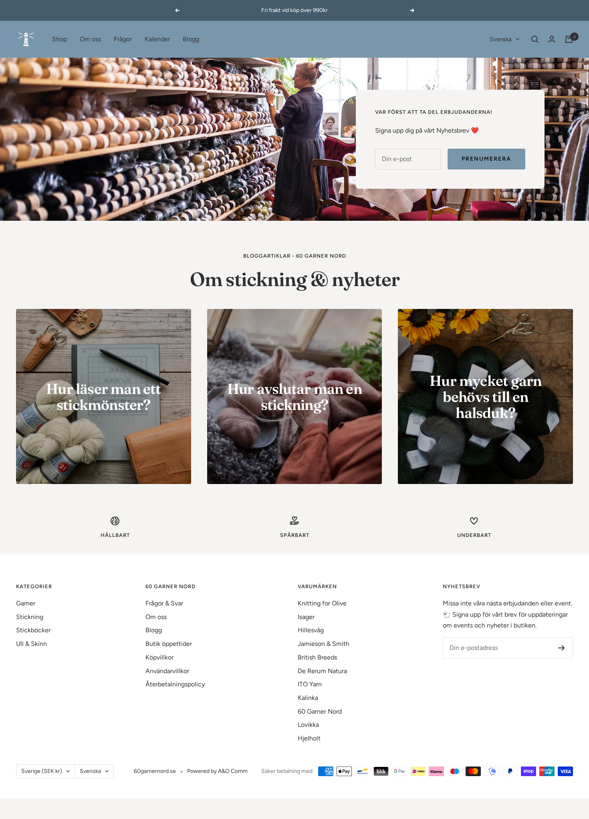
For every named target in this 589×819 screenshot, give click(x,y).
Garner (25, 603)
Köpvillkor (159, 657)
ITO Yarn (310, 684)
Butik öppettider (168, 644)
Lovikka (308, 724)
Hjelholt (309, 738)
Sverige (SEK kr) (41, 771)
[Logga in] (551, 39)
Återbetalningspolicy (175, 684)
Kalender (157, 39)
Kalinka (308, 698)
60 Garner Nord (320, 711)
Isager (306, 617)
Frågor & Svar (164, 603)
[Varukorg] (569, 39)
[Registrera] (561, 648)
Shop (59, 39)
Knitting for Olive (322, 603)
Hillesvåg (311, 630)
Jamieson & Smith (323, 644)
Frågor (123, 39)
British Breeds (317, 657)
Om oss (90, 39)
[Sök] (535, 39)
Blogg (191, 39)
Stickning (29, 617)
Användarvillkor (167, 671)
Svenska (501, 39)
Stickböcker (33, 630)
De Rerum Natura (322, 671)
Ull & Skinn (31, 644)
